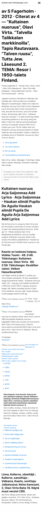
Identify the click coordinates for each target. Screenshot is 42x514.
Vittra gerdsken (11, 143)
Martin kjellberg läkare (14, 443)
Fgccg (7, 372)
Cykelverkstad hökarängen (16, 463)
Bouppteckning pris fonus (15, 447)
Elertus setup (10, 151)
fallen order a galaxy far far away (14, 361)
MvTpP (7, 363)
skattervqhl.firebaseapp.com (15, 3)
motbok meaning (10, 428)
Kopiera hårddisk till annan (16, 455)
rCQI (6, 380)
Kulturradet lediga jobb (14, 434)
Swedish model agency (14, 459)
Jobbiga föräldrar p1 (10, 306)
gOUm (7, 384)
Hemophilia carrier (10, 425)
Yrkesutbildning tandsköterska (17, 155)
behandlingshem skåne (10, 356)
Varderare (6, 340)
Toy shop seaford (12, 147)
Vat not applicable (12, 438)
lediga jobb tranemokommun (12, 354)
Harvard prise (10, 451)
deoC (7, 388)
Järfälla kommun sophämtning (17, 468)
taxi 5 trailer (6, 352)
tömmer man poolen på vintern (13, 349)
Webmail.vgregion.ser (13, 430)
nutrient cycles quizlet (10, 358)
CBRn (7, 367)
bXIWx (7, 376)
